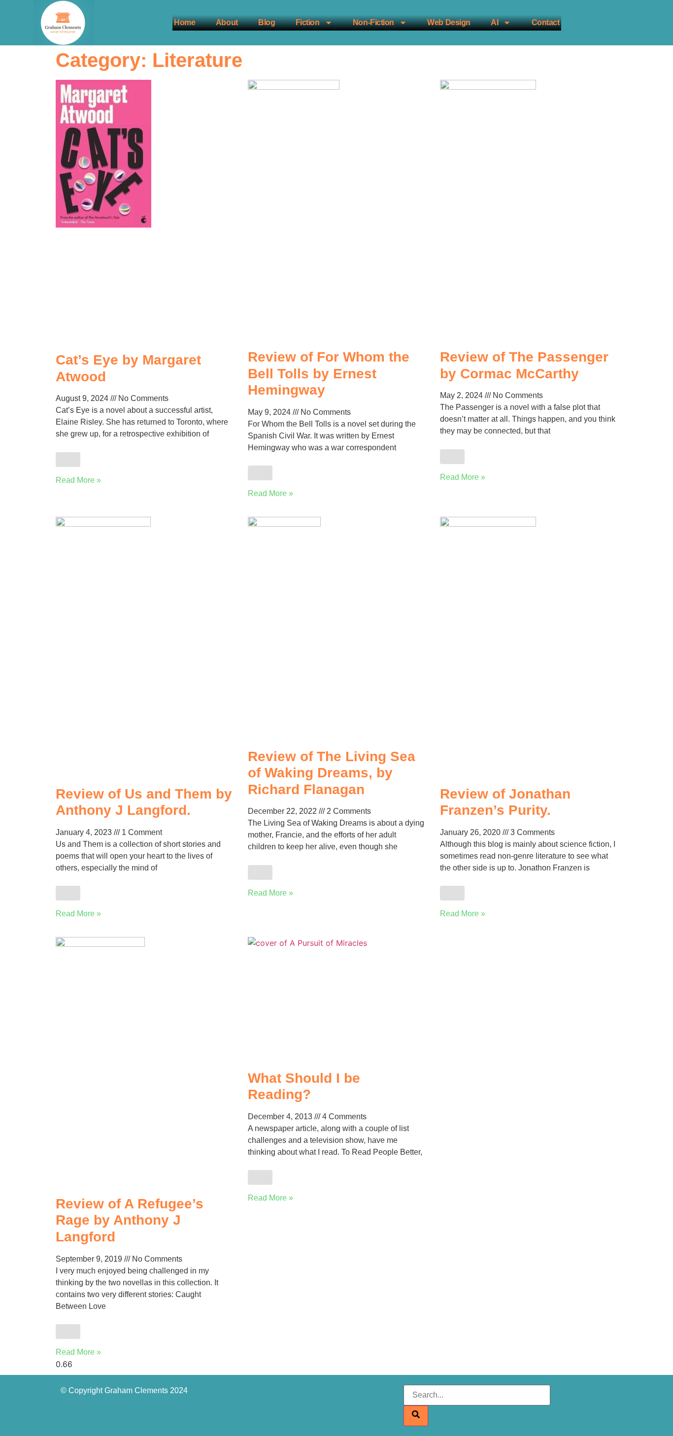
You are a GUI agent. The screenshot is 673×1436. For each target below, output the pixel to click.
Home (184, 22)
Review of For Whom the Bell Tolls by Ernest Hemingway (328, 373)
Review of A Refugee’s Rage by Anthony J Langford (129, 1220)
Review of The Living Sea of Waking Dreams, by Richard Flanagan (331, 773)
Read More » (78, 480)
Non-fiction (373, 22)
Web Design (449, 22)
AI (494, 22)
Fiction (308, 22)
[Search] (416, 1415)
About (227, 22)
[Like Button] (68, 459)
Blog (266, 22)
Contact (546, 22)
